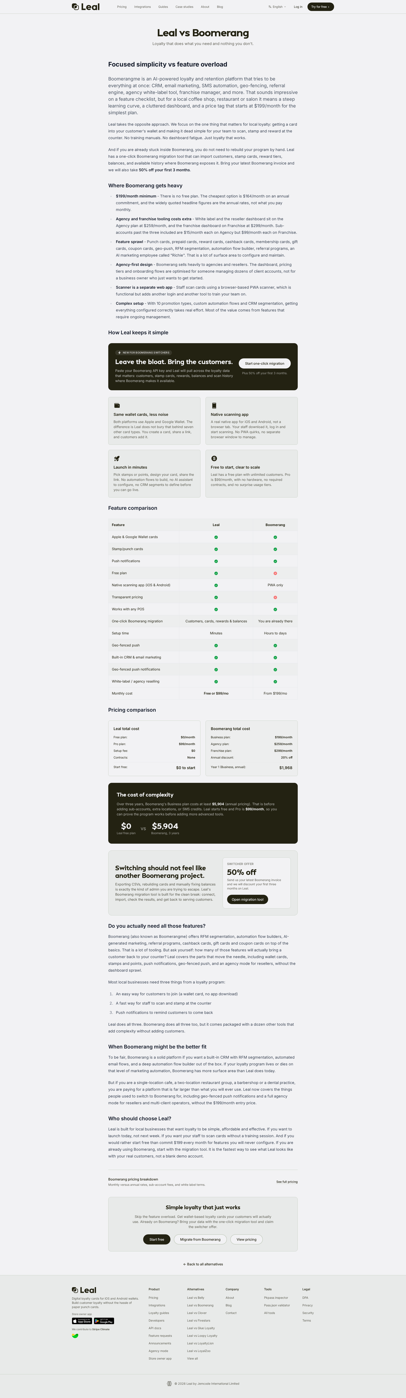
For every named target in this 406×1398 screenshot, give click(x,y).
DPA (305, 1297)
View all (192, 1358)
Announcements (160, 1343)
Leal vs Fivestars (198, 1320)
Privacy (307, 1305)
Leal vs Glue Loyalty (201, 1328)
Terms (306, 1320)
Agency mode (158, 1351)
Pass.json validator (277, 1305)
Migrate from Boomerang (200, 1239)
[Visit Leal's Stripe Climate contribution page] (107, 1336)
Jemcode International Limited (218, 1383)
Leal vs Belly (195, 1297)
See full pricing (287, 1181)
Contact (231, 1313)
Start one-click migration (264, 363)
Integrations (142, 6)
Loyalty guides (159, 1313)
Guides (163, 6)
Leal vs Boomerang (200, 1305)
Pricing (122, 6)
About (205, 6)
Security (308, 1313)
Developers (156, 1320)
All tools (269, 1313)
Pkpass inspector (276, 1297)
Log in (298, 6)
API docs (155, 1328)
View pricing (246, 1239)
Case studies (184, 6)
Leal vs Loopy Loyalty (202, 1335)
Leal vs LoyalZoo (198, 1351)
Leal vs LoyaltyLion (200, 1343)
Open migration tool (247, 899)
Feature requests (160, 1335)
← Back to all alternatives (203, 1264)
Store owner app (160, 1358)
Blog (220, 6)
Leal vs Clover (197, 1313)
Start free (157, 1239)
